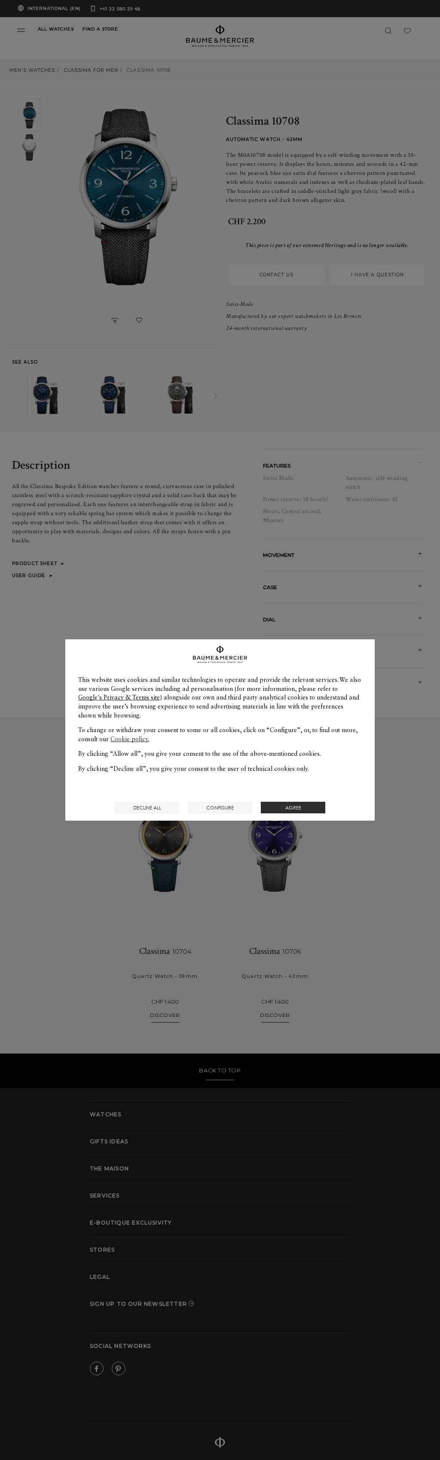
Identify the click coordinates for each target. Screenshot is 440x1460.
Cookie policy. (129, 739)
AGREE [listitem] (293, 807)
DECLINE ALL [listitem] (147, 807)
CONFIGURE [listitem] (220, 807)
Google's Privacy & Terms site (119, 697)
